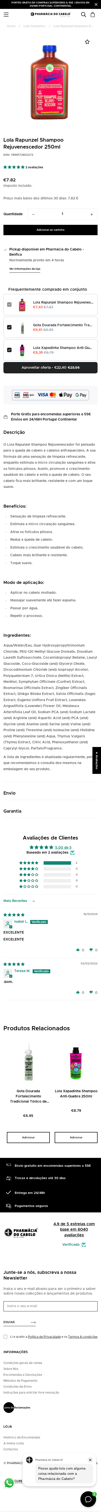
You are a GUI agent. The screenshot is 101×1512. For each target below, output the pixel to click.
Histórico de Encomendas (21, 1437)
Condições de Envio (17, 1386)
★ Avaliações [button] (96, 760)
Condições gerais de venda (22, 1362)
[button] (14, 167)
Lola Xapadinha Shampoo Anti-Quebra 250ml (63, 348)
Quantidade (13, 214)
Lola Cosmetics (34, 26)
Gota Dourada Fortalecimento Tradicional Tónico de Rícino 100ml (63, 325)
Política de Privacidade (44, 1336)
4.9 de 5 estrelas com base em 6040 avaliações (74, 1229)
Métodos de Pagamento (20, 1380)
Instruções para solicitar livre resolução (31, 1392)
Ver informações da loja (24, 269)
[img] (14, 915)
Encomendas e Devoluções (22, 1374)
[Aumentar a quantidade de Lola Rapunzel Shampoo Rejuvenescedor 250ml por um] (91, 214)
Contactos (10, 1449)
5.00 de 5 (63, 847)
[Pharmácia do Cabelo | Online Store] (50, 14)
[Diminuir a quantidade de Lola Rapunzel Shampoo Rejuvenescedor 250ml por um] (33, 214)
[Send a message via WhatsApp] (9, 1483)
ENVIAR (9, 1322)
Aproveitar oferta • (51, 367)
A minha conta (13, 1443)
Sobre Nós (10, 1368)
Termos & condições (83, 1336)
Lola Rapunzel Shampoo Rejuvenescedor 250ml (63, 302)
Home (11, 26)
